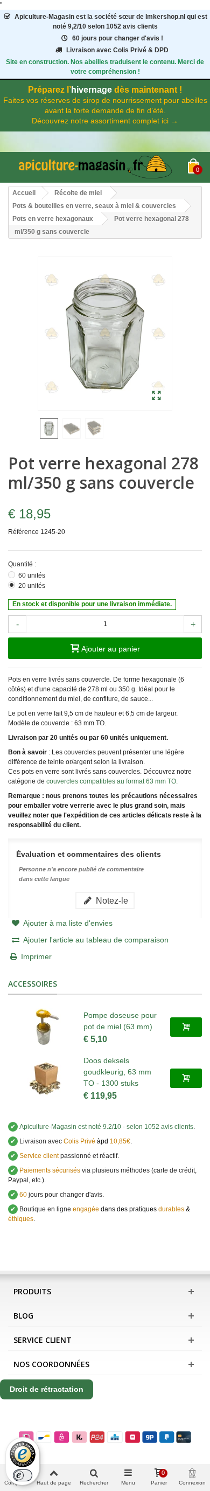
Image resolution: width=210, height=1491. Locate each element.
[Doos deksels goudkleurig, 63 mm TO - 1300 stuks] (45, 1078)
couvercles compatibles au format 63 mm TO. (112, 781)
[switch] (22, 1475)
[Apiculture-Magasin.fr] (98, 167)
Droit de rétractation (46, 1389)
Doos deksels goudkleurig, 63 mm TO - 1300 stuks (117, 1071)
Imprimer (36, 956)
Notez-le (111, 900)
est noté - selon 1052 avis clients (106, 1127)
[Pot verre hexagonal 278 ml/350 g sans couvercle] (156, 396)
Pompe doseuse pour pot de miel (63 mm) (120, 1021)
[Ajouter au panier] (186, 1027)
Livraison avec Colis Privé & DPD (117, 50)
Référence (23, 532)
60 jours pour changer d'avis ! (117, 38)
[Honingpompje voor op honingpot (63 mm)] (45, 1027)
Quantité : (23, 564)
